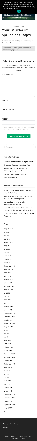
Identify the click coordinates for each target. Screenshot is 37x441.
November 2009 (9, 286)
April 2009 (7, 300)
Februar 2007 (8, 388)
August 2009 (8, 290)
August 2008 (8, 327)
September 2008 (9, 323)
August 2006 (8, 408)
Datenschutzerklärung (10, 424)
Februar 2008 (8, 347)
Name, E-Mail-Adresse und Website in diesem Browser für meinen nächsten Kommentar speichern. (19, 128)
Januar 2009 (8, 310)
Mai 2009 (7, 296)
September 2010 (9, 266)
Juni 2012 (7, 235)
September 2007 (9, 364)
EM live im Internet (10, 178)
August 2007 (8, 367)
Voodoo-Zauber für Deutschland (15, 174)
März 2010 (7, 276)
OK (19, 11)
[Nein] (35, 7)
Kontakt (5, 427)
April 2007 (7, 381)
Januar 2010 (8, 283)
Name (5, 101)
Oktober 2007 (8, 361)
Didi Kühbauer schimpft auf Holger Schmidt (18, 162)
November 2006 (9, 398)
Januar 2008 (8, 350)
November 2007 (9, 357)
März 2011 (7, 256)
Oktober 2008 (8, 320)
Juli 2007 (7, 371)
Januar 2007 (8, 391)
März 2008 (7, 344)
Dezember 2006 (9, 394)
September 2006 (9, 405)
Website (5, 119)
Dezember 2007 (9, 354)
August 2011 (8, 246)
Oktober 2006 (8, 401)
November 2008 (9, 317)
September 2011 (9, 242)
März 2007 (7, 384)
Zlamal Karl (8, 213)
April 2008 (7, 340)
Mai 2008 (7, 337)
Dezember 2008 (9, 313)
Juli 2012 (7, 232)
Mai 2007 (7, 377)
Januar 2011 (8, 263)
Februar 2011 (8, 259)
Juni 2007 (7, 374)
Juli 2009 (7, 293)
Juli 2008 (7, 330)
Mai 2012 (7, 239)
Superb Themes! (20, 438)
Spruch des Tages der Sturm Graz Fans (17, 165)
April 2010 (7, 273)
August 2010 (8, 269)
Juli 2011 (7, 249)
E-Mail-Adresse (8, 110)
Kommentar (7, 74)
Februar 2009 (8, 306)
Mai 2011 (7, 252)
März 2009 (7, 303)
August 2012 (8, 229)
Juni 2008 (7, 334)
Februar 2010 (8, 279)
